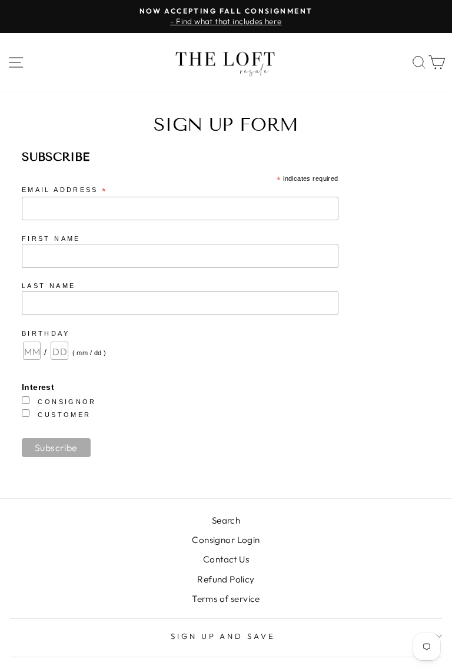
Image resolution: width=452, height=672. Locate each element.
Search (226, 520)
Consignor (67, 401)
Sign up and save (223, 636)
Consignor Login (226, 539)
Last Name (48, 285)
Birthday (45, 333)
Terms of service (226, 598)
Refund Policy (225, 579)
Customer (64, 414)
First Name (51, 238)
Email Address (65, 190)
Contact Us (226, 559)
